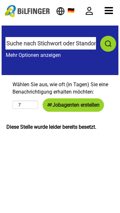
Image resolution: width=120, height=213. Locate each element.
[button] (109, 10)
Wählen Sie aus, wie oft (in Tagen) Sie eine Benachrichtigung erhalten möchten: (60, 88)
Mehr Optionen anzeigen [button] (33, 55)
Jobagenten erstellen (75, 105)
